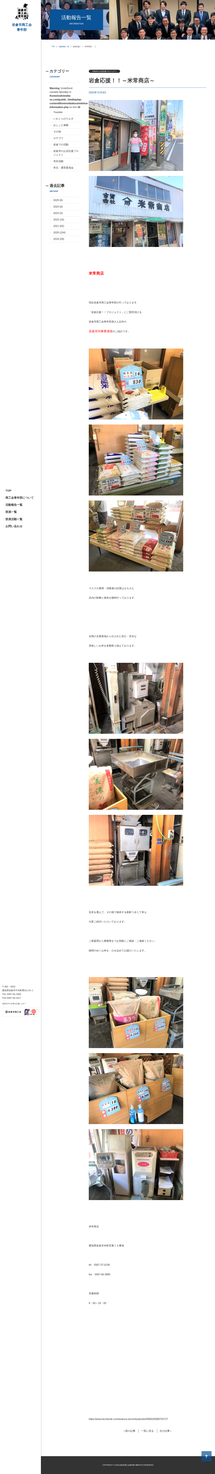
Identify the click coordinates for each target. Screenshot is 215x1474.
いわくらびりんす (63, 118)
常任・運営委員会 (63, 167)
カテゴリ (58, 138)
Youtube (58, 112)
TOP (8, 490)
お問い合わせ (14, 526)
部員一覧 (11, 511)
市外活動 (58, 161)
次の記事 (165, 1431)
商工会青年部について (20, 497)
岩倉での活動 (60, 144)
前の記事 (130, 1431)
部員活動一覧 (14, 519)
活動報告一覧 (14, 504)
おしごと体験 (60, 125)
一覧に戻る (147, 1431)
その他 (57, 131)
